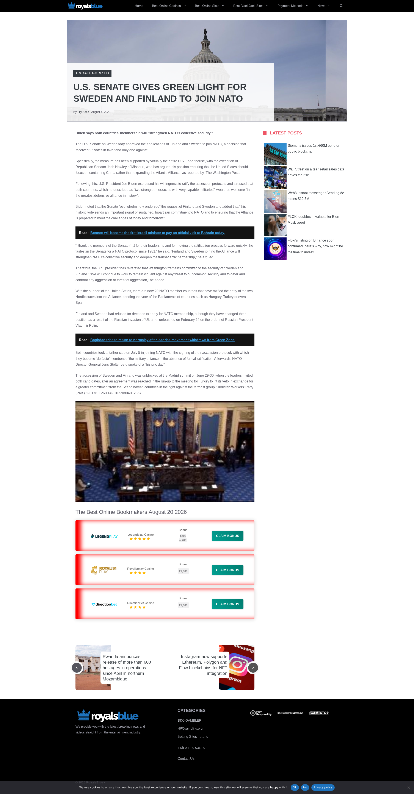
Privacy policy (323, 787)
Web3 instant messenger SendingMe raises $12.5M (316, 196)
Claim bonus (227, 536)
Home (139, 6)
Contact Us (185, 758)
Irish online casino (191, 747)
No (305, 787)
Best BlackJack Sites (248, 6)
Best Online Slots (207, 6)
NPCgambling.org (189, 728)
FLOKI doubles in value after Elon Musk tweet (313, 219)
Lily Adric (83, 112)
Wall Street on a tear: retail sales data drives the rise (316, 172)
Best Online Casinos (166, 6)
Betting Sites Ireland (192, 736)
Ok (295, 787)
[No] (408, 787)
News (321, 6)
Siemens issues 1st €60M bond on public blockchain (314, 148)
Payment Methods (290, 6)
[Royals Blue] (85, 6)
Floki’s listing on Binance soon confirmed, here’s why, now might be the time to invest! (315, 246)
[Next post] (253, 667)
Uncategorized (92, 73)
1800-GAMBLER (189, 720)
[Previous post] (76, 667)
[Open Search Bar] (341, 6)
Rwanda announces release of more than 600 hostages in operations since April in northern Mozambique (127, 667)
